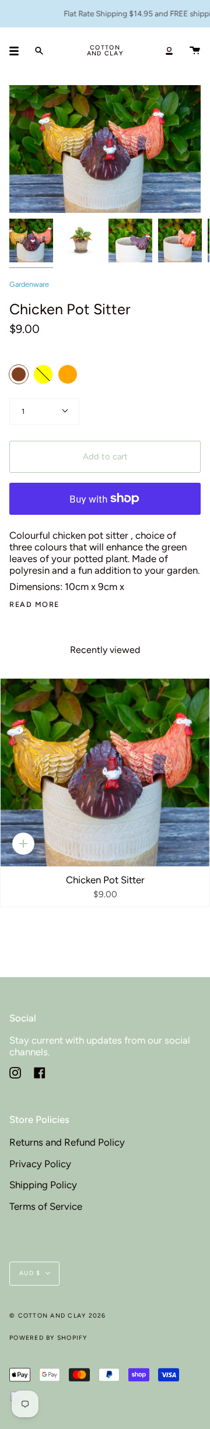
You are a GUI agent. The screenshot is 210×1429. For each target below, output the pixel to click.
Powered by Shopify (48, 1338)
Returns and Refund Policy (67, 1142)
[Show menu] (18, 50)
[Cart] (195, 50)
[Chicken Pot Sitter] (105, 772)
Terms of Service (45, 1206)
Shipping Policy (43, 1185)
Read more (34, 605)
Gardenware (29, 284)
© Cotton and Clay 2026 (57, 1315)
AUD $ (29, 1273)
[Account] (169, 50)
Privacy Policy (40, 1164)
